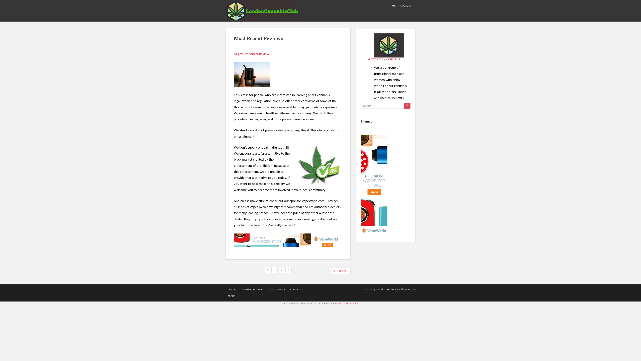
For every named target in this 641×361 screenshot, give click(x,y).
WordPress (410, 289)
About (231, 296)
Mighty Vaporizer (401, 5)
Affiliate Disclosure (252, 289)
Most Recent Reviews (258, 38)
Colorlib (389, 289)
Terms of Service (276, 289)
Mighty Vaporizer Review (251, 54)
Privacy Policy (297, 289)
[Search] (407, 106)
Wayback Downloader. (347, 303)
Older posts (340, 271)
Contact (232, 289)
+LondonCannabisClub (383, 59)
